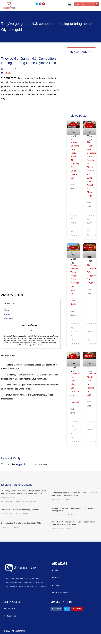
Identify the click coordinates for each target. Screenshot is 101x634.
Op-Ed (23, 501)
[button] (70, 4)
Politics (29, 501)
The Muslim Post (31, 325)
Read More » (73, 187)
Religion (36, 501)
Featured (18, 514)
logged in (21, 464)
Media (12, 501)
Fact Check (5, 501)
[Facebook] (40, 3)
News (18, 501)
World (73, 528)
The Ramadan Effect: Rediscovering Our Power (20, 509)
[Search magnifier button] (97, 4)
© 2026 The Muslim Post (14, 631)
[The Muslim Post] (9, 5)
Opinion (67, 528)
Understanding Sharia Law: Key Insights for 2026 (21, 523)
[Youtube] (43, 3)
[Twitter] (36, 3)
